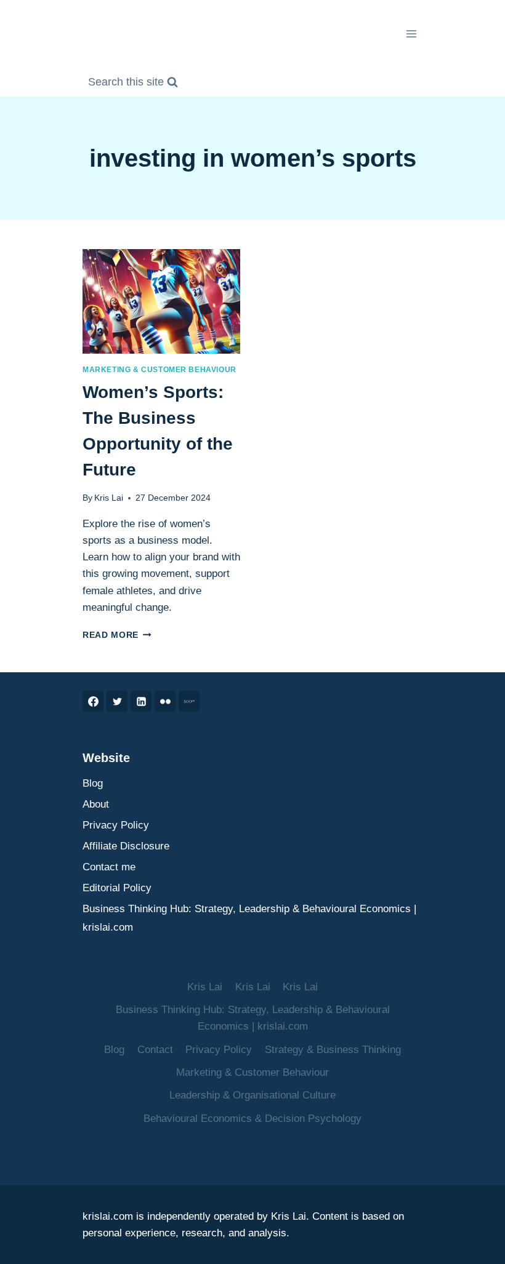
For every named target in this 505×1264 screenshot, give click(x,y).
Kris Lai (108, 498)
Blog (93, 783)
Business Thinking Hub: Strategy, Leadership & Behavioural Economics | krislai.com (249, 918)
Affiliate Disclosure (126, 846)
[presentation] (161, 301)
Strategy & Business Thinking (333, 1049)
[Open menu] (411, 33)
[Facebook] (93, 701)
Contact (155, 1049)
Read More (117, 635)
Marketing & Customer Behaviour (159, 369)
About (96, 804)
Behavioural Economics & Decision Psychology (252, 1118)
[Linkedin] (141, 701)
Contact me (109, 867)
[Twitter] (117, 701)
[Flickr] (165, 701)
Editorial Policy (117, 888)
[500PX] (189, 701)
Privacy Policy (116, 825)
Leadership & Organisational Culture (252, 1095)
